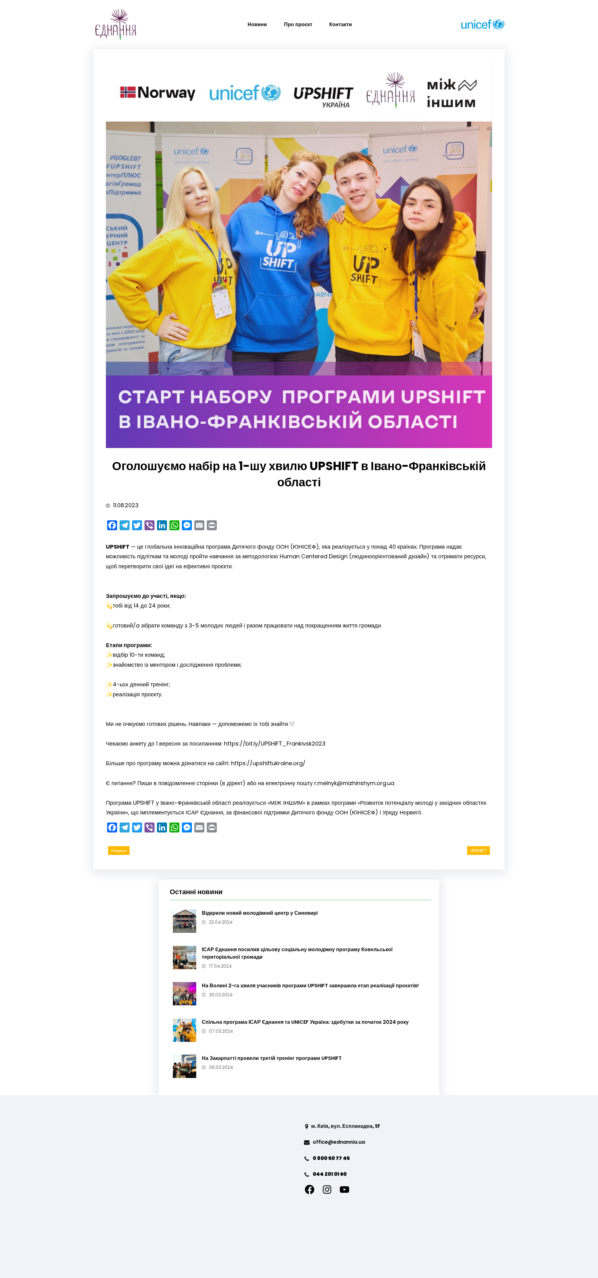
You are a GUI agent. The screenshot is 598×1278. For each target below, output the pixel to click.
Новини (118, 850)
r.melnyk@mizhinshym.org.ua (354, 783)
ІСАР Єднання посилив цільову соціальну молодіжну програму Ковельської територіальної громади (297, 953)
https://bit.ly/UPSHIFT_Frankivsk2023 (274, 743)
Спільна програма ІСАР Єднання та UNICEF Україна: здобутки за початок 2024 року (305, 1022)
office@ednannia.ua (339, 1142)
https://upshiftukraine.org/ (268, 763)
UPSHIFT (478, 850)
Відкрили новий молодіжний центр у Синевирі (260, 913)
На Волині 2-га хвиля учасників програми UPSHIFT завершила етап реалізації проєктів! (310, 985)
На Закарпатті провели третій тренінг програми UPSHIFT (272, 1058)
